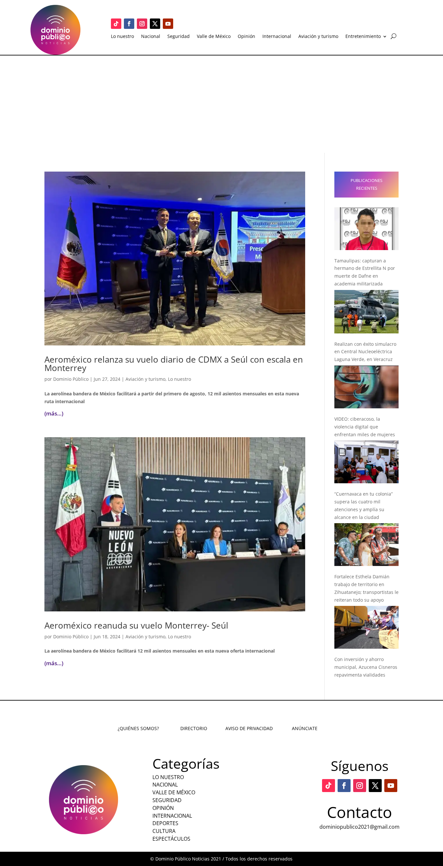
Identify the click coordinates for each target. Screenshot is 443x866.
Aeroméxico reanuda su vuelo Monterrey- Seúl (136, 625)
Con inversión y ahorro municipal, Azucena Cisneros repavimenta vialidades (365, 667)
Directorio (193, 728)
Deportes (165, 823)
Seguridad (178, 36)
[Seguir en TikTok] (116, 23)
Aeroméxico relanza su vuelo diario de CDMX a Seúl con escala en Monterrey (173, 364)
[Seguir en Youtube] (168, 23)
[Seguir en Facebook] (129, 23)
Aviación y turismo (318, 36)
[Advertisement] (221, 104)
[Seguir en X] (155, 23)
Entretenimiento (363, 36)
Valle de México (214, 36)
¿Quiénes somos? (138, 728)
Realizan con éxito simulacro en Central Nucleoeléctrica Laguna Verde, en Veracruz (365, 352)
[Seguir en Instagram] (142, 23)
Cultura (163, 831)
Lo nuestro (122, 36)
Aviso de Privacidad (249, 728)
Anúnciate (304, 728)
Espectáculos (171, 838)
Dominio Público (71, 379)
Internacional (276, 36)
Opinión (246, 36)
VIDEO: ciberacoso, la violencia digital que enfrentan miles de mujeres (364, 427)
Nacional (150, 36)
